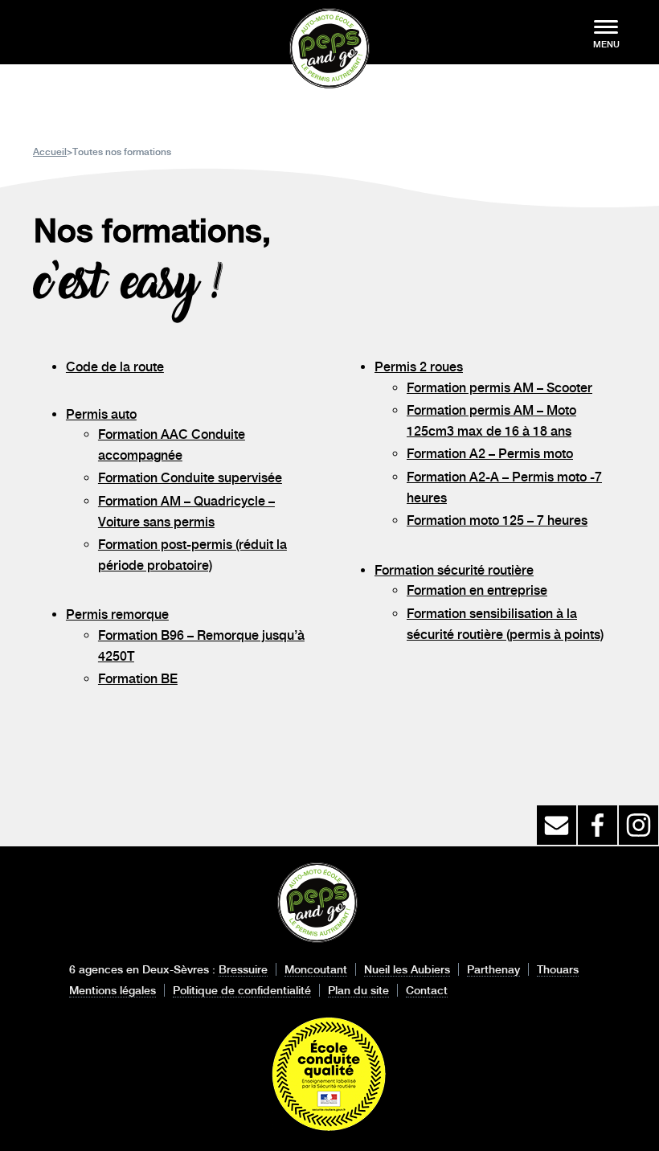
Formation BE (138, 678)
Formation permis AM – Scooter (499, 387)
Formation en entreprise (477, 590)
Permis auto (101, 414)
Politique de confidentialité (242, 990)
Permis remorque (117, 614)
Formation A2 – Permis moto (490, 453)
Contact (427, 990)
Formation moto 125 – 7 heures (497, 520)
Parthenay (493, 969)
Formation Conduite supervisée (190, 477)
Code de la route (115, 367)
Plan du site (358, 990)
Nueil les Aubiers (407, 969)
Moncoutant (315, 969)
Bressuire (243, 969)
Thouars (558, 969)
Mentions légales (112, 990)
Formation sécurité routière (454, 570)
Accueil (50, 152)
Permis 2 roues (419, 367)
